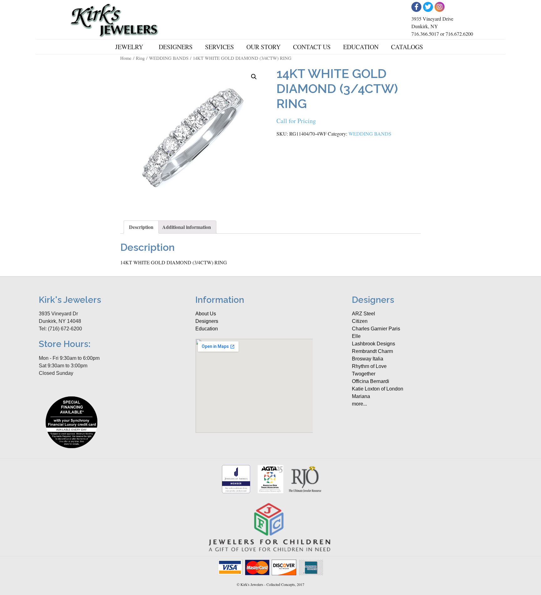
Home (125, 58)
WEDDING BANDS (168, 58)
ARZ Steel (363, 313)
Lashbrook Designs (373, 343)
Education (361, 47)
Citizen (360, 321)
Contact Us (312, 47)
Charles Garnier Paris (376, 328)
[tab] (141, 227)
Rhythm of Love (369, 366)
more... (359, 403)
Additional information (186, 226)
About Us (205, 313)
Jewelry (129, 47)
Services (219, 47)
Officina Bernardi (370, 381)
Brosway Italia (367, 358)
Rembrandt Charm (372, 351)
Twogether (363, 373)
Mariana (361, 396)
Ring (140, 58)
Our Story (263, 47)
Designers (176, 47)
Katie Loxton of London (377, 388)
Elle (356, 336)
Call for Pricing (296, 120)
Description (141, 226)
